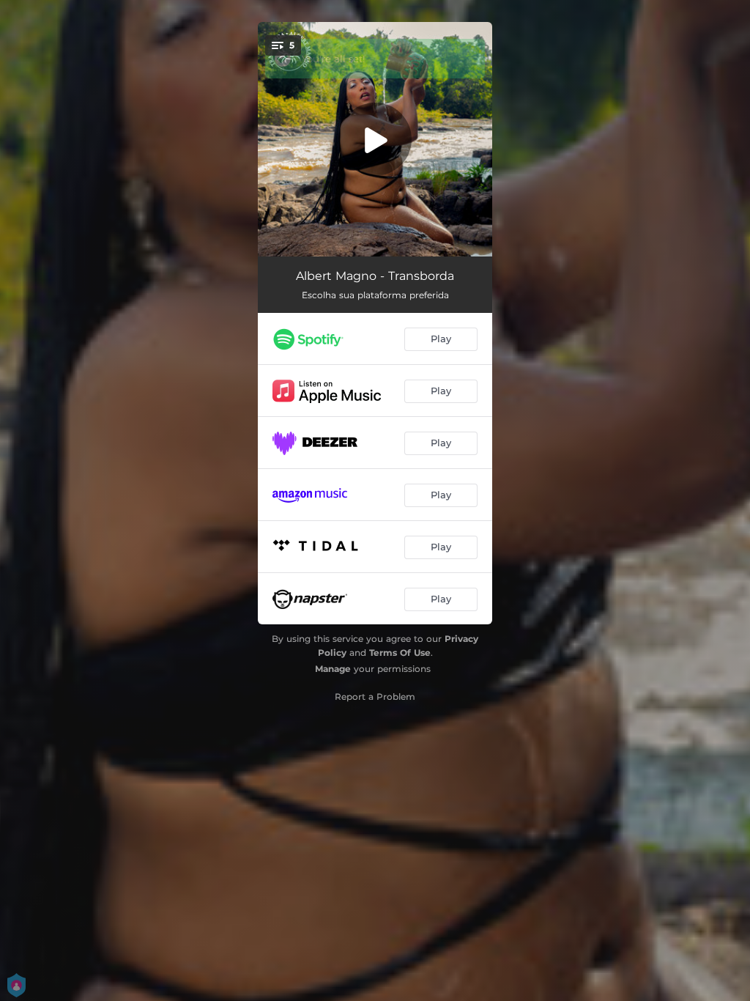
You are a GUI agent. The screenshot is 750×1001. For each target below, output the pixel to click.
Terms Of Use (400, 652)
